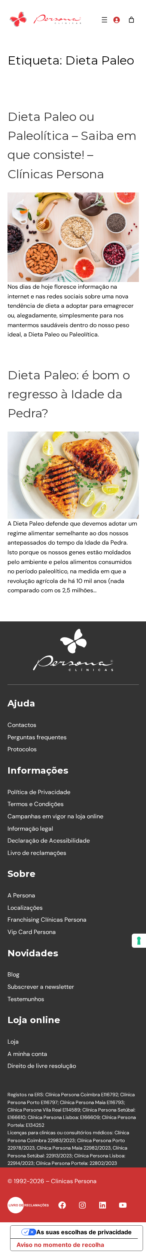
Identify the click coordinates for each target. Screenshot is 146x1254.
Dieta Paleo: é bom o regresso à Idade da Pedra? (68, 394)
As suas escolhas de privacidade (84, 1232)
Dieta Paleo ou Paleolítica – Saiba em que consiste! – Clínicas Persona (72, 145)
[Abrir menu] (104, 19)
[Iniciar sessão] (116, 19)
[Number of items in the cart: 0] (131, 19)
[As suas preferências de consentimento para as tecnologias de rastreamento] (139, 941)
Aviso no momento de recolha (60, 1244)
